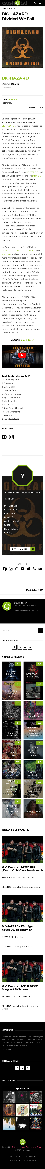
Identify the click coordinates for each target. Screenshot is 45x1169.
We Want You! (30, 1160)
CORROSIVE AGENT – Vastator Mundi (11, 772)
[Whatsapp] (16, 568)
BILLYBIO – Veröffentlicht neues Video (21, 887)
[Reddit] (28, 568)
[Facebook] (5, 568)
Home (4, 9)
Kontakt (20, 1156)
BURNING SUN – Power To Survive (11, 694)
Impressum (31, 1156)
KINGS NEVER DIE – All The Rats (18, 877)
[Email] (40, 568)
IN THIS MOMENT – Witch (11, 674)
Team (11, 1156)
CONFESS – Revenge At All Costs (18, 946)
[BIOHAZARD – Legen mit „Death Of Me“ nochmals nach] (22, 849)
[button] (9, 1097)
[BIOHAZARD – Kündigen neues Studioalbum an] (22, 908)
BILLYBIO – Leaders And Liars (16, 996)
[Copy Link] (34, 568)
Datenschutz (15, 1160)
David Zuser (20, 603)
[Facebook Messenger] (22, 568)
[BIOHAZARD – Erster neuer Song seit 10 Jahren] (22, 968)
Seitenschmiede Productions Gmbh (27, 1147)
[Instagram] (10, 568)
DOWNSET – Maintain (13, 937)
